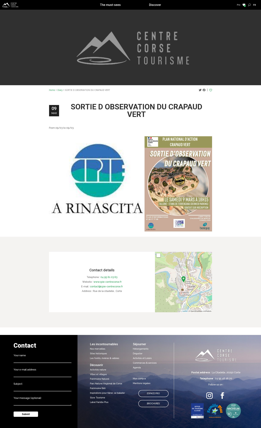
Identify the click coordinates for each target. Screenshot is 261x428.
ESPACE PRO (153, 393)
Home (52, 90)
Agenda (137, 367)
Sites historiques (98, 353)
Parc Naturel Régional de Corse (106, 383)
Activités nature (98, 369)
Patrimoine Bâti (98, 388)
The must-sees (110, 5)
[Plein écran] (158, 255)
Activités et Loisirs (142, 358)
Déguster (137, 353)
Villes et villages (98, 374)
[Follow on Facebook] (222, 395)
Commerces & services (145, 363)
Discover (155, 5)
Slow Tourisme (97, 397)
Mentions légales (141, 383)
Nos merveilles (97, 349)
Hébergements (140, 349)
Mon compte (139, 378)
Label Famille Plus (99, 402)
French (254, 4)
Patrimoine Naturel (99, 379)
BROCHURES (153, 403)
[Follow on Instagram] (209, 395)
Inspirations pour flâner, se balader (107, 393)
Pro (238, 4)
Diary (60, 90)
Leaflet (184, 311)
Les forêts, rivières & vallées (104, 358)
